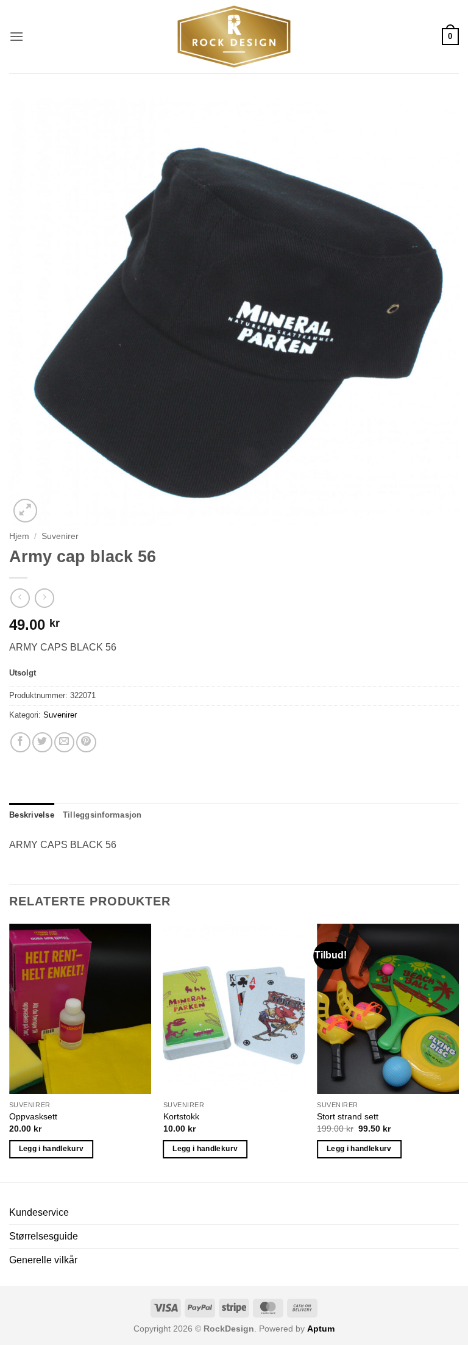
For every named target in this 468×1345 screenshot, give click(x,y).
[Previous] (10, 1052)
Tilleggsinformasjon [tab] (102, 814)
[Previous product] (44, 597)
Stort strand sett (347, 1116)
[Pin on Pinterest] (86, 742)
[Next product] (19, 597)
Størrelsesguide (43, 1236)
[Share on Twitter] (42, 742)
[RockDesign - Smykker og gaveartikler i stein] (234, 36)
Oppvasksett (33, 1116)
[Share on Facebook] (20, 742)
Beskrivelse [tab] (31, 814)
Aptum (321, 1328)
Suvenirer (60, 536)
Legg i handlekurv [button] (51, 1148)
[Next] (458, 1052)
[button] (16, 36)
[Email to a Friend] (64, 742)
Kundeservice (39, 1212)
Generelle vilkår (43, 1260)
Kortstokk (181, 1116)
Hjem (19, 536)
